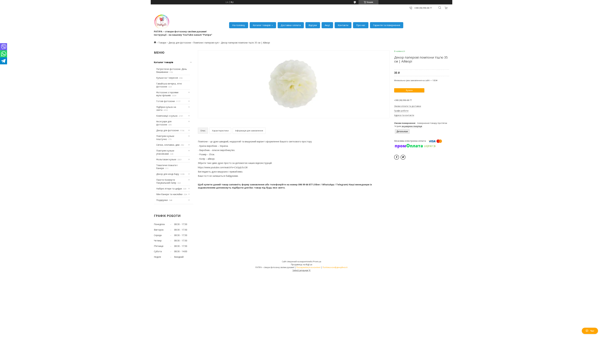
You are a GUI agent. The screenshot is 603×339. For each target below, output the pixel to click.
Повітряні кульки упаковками (165, 152)
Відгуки (313, 25)
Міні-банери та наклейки (169, 194)
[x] (403, 157)
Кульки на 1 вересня (167, 77)
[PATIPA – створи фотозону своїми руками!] (162, 22)
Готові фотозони (165, 101)
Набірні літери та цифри (169, 188)
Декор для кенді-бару (167, 173)
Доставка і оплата (291, 25)
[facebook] (396, 157)
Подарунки (162, 200)
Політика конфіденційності (335, 267)
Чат (592, 331)
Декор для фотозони (179, 42)
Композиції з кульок (167, 115)
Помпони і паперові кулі (206, 42)
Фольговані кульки (166, 159)
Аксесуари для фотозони (163, 123)
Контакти (343, 25)
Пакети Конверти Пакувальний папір (166, 181)
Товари (162, 42)
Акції (327, 25)
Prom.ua (317, 261)
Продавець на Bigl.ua (301, 264)
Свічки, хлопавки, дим (167, 144)
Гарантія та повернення (386, 25)
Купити (409, 90)
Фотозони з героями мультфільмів (167, 94)
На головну (238, 25)
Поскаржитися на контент (308, 267)
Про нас (360, 25)
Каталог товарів (262, 25)
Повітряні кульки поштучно (165, 138)
